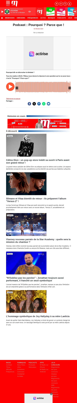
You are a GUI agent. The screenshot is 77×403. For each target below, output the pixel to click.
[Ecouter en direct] (61, 4)
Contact (9, 365)
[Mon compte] (69, 4)
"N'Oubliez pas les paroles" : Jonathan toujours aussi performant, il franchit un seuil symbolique (35, 279)
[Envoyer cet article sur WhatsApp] (43, 105)
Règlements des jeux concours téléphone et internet (55, 392)
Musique (51, 18)
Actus (43, 18)
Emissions (21, 18)
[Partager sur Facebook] (29, 105)
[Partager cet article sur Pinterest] (38, 105)
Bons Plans (21, 365)
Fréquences (32, 18)
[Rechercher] (65, 4)
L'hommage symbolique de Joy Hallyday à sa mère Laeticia (37, 316)
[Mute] (29, 11)
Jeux (70, 18)
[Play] (3, 12)
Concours (20, 372)
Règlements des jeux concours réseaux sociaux (55, 371)
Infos (19, 367)
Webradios (10, 18)
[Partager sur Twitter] (34, 105)
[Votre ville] (57, 4)
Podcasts (61, 18)
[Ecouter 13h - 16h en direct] (38, 123)
